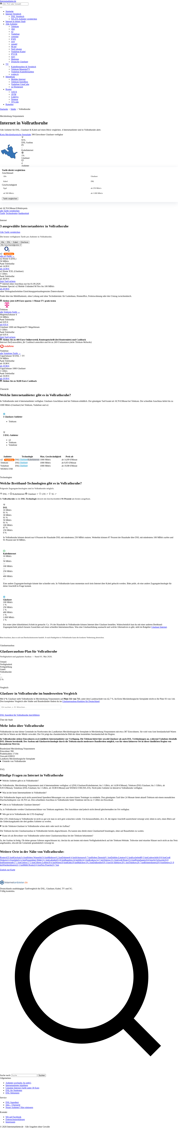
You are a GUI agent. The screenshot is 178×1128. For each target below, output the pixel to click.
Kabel (5, 181)
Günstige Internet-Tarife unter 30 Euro (22, 1088)
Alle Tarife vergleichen (10, 232)
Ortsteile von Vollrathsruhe (14, 761)
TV (7, 64)
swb (13, 41)
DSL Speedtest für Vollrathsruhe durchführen (20, 715)
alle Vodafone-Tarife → (10, 353)
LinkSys (14, 97)
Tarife (2, 213)
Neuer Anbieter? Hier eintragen (19, 1107)
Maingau (15, 59)
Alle (5, 176)
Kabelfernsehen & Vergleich (23, 66)
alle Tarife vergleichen (9, 211)
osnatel (14, 44)
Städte (13, 109)
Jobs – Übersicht (13, 1105)
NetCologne (16, 49)
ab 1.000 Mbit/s (97, 193)
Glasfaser (94, 176)
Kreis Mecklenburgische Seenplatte (15, 134)
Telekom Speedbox (19, 82)
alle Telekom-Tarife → (10, 312)
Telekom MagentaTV (20, 69)
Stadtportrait (23, 213)
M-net (13, 46)
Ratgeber (9, 104)
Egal (5, 188)
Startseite (9, 11)
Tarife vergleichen (10, 199)
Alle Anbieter (11, 24)
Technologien (12, 213)
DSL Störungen (12, 1093)
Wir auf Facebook (13, 1117)
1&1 (13, 29)
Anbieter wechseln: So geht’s (18, 1083)
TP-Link (15, 102)
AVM (13, 94)
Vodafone (15, 34)
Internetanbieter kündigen (17, 1085)
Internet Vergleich (13, 14)
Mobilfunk (10, 77)
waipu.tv (15, 74)
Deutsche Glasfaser (19, 61)
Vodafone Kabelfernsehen (22, 72)
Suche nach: (5, 1075)
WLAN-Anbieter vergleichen (24, 19)
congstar (14, 36)
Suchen (42, 1075)
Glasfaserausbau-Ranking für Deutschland (80, 701)
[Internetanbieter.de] (14, 884)
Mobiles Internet (18, 79)
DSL (92, 181)
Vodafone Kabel (18, 51)
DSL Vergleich (17, 16)
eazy (13, 56)
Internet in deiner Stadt (15, 21)
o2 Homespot (17, 87)
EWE (13, 39)
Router (9, 89)
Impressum (10, 1122)
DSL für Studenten (14, 1090)
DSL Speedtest (12, 1102)
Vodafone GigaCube (20, 84)
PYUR (14, 54)
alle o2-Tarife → (7, 256)
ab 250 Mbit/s (96, 188)
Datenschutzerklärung (15, 1119)
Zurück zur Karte (7, 870)
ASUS (14, 92)
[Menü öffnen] (1, 7)
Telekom (15, 26)
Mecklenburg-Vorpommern (12, 116)
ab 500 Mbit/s (8, 193)
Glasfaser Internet (159, 627)
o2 (12, 31)
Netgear (14, 99)
